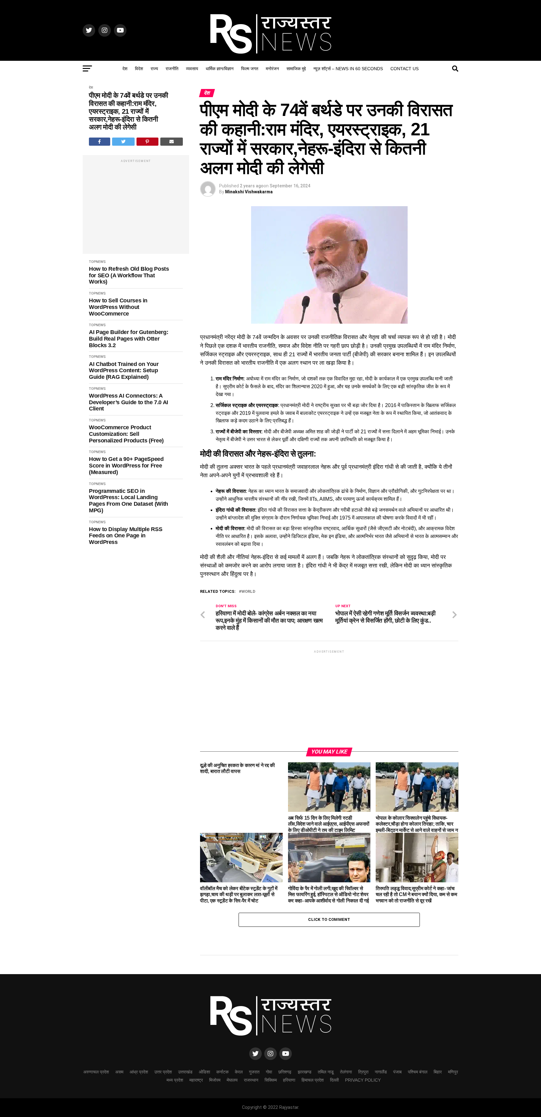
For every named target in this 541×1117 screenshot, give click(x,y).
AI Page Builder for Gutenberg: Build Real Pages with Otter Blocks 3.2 (128, 338)
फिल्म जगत (249, 68)
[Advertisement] (136, 208)
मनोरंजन (272, 68)
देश (124, 68)
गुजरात (254, 1071)
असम (119, 1071)
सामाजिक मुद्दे (296, 68)
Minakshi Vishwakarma (249, 191)
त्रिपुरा (363, 1071)
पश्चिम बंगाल (417, 1071)
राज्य (154, 68)
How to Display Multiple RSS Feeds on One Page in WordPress (125, 535)
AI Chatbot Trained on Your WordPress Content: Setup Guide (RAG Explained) (124, 370)
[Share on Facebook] (99, 142)
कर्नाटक (222, 1071)
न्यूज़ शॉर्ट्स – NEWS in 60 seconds (348, 68)
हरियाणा (289, 1080)
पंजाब (397, 1071)
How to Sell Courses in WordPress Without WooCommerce (118, 306)
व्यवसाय (192, 68)
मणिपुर (453, 1071)
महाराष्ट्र (196, 1080)
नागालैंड (381, 1071)
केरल (239, 1071)
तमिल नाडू (326, 1071)
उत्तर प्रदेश (163, 1071)
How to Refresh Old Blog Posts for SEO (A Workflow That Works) (129, 275)
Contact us (404, 68)
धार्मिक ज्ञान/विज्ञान (220, 68)
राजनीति (172, 68)
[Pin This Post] (147, 142)
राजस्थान (251, 1080)
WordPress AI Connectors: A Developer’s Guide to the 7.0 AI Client (128, 402)
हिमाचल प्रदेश (312, 1080)
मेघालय (232, 1080)
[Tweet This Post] (123, 142)
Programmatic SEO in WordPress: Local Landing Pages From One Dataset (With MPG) (128, 501)
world (248, 592)
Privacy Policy (363, 1080)
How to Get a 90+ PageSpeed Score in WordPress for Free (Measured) (126, 465)
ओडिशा (204, 1071)
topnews (97, 262)
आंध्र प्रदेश (139, 1071)
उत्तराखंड (185, 1071)
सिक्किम (271, 1080)
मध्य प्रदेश (175, 1080)
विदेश (139, 68)
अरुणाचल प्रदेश (96, 1071)
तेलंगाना (346, 1071)
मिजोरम (214, 1080)
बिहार (438, 1071)
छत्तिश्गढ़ (284, 1071)
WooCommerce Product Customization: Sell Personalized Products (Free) (126, 433)
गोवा (269, 1071)
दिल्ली (334, 1080)
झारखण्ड (305, 1071)
